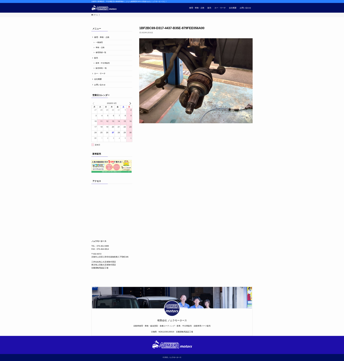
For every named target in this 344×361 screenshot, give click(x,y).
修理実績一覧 (101, 52)
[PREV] (93, 103)
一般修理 (99, 42)
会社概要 (98, 79)
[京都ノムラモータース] (104, 7)
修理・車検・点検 (101, 37)
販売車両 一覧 (101, 68)
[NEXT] (129, 103)
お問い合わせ (99, 85)
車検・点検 (100, 47)
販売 (96, 58)
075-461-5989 (103, 246)
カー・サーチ (99, 73)
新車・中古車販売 (103, 63)
